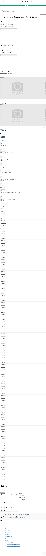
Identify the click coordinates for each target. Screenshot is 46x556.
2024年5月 (3, 288)
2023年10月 (3, 295)
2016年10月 (3, 476)
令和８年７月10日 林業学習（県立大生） (7, 199)
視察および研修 (10, 73)
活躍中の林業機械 (8, 530)
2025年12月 (3, 250)
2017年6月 (3, 457)
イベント (2, 206)
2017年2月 (3, 467)
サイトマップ (15, 514)
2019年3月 (3, 407)
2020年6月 (3, 371)
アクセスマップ (7, 528)
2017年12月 (3, 443)
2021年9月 (3, 336)
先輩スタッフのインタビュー (10, 542)
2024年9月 (3, 281)
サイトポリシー (30, 514)
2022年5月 (3, 321)
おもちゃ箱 (2, 129)
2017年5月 (3, 460)
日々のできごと (3, 211)
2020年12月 (3, 357)
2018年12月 (3, 414)
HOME (5, 514)
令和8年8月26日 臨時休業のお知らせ (7, 165)
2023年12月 (3, 290)
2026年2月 (3, 245)
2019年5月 (3, 402)
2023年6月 (3, 302)
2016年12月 (3, 472)
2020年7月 (3, 369)
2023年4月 (3, 307)
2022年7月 (3, 317)
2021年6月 (3, 343)
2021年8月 (3, 338)
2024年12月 (3, 274)
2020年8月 (3, 367)
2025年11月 (3, 252)
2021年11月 (3, 331)
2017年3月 (3, 464)
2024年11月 (3, 276)
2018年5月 (3, 431)
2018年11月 (3, 417)
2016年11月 (3, 474)
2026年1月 (3, 247)
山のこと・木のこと (4, 218)
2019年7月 (3, 398)
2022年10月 (3, 309)
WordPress (6, 517)
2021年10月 (3, 333)
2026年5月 (3, 238)
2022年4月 (3, 324)
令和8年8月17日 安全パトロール (6, 152)
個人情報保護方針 (22, 514)
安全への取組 (3, 213)
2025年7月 (3, 259)
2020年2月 (3, 381)
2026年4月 (3, 240)
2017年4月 (3, 462)
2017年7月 (3, 455)
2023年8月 (3, 300)
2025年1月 (3, 271)
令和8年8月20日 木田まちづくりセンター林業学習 (9, 139)
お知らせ (2, 225)
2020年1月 (3, 383)
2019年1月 (3, 412)
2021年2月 (3, 352)
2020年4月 (3, 376)
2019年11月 (3, 388)
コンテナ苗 (7, 534)
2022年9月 (3, 312)
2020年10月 (3, 362)
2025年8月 (3, 257)
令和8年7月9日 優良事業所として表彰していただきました (10, 192)
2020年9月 (3, 364)
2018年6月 (3, 429)
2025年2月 (3, 269)
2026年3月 (3, 243)
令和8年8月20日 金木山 (4, 145)
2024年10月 (3, 278)
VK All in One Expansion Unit (20, 517)
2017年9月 (3, 450)
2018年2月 (3, 438)
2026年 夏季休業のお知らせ (5, 172)
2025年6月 (3, 262)
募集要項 (6, 540)
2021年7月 (3, 340)
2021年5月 (3, 345)
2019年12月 (3, 386)
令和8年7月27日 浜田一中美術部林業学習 (8, 179)
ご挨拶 (6, 526)
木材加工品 (7, 532)
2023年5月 (3, 305)
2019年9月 (3, 393)
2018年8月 (3, 424)
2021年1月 (3, 355)
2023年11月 (3, 293)
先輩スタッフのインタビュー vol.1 (13, 544)
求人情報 (4, 538)
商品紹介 (2, 208)
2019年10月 (3, 390)
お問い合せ (9, 514)
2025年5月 (3, 264)
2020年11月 (3, 359)
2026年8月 (3, 231)
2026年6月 (3, 235)
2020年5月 (3, 374)
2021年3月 (3, 350)
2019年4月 (3, 405)
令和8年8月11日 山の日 (4, 159)
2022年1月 (3, 326)
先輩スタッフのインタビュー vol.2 (13, 546)
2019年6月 (3, 400)
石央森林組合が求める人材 (9, 548)
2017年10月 (3, 448)
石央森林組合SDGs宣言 (9, 536)
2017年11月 (3, 445)
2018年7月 (3, 426)
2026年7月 (3, 233)
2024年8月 (3, 283)
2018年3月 (3, 436)
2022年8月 (3, 314)
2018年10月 (3, 419)
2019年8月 (3, 395)
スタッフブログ (3, 223)
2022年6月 (3, 319)
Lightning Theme (12, 517)
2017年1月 (3, 469)
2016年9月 (3, 479)
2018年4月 (3, 433)
